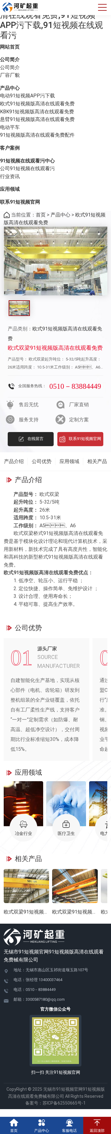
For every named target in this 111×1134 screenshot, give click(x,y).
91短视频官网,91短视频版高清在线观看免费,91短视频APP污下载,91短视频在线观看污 (52, 20)
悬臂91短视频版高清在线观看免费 (37, 119)
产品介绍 (14, 461)
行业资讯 (10, 176)
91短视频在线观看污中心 (27, 161)
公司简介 (10, 59)
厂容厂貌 (10, 75)
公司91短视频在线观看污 (27, 168)
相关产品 (97, 461)
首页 (41, 215)
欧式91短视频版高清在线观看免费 (37, 104)
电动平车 (10, 127)
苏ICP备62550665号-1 (66, 1103)
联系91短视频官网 (20, 202)
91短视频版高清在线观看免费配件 (37, 135)
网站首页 (10, 47)
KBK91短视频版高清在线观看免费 (37, 112)
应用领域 (10, 189)
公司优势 (41, 461)
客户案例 (10, 148)
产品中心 (10, 88)
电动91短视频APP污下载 (27, 96)
